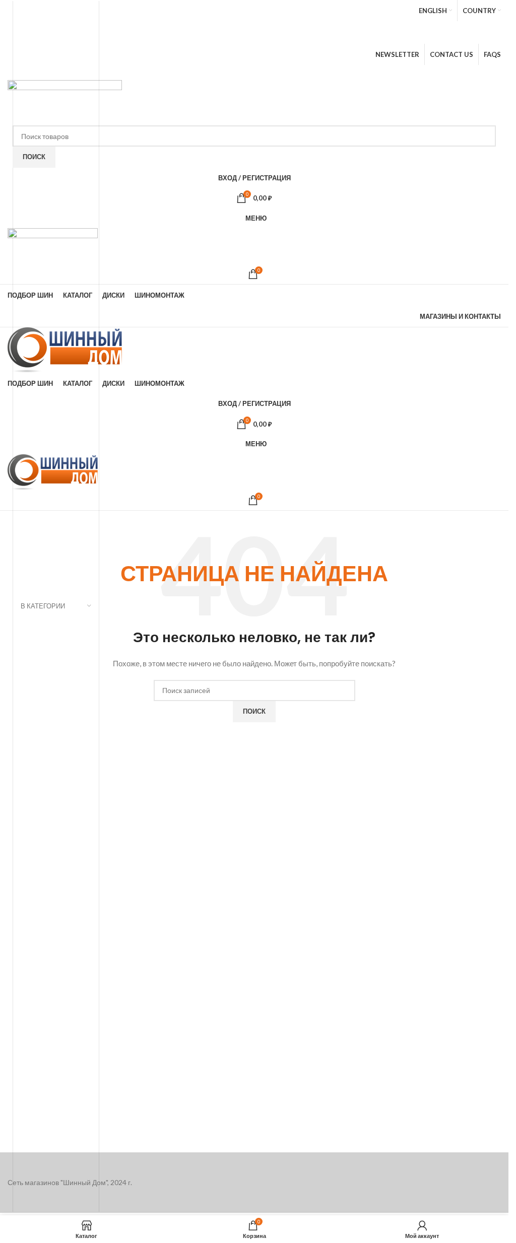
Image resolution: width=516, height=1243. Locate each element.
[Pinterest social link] (282, 35)
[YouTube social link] (267, 35)
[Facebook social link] (225, 35)
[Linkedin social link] (268, 72)
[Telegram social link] (282, 72)
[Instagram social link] (252, 35)
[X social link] (238, 35)
